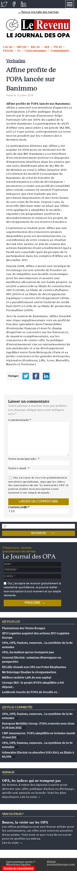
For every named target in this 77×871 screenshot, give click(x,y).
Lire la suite (30, 796)
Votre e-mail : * (19, 468)
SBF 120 (22, 47)
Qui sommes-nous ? (20, 861)
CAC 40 (8, 47)
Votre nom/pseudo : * (23, 458)
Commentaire (19, 420)
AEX (46, 47)
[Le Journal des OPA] (38, 28)
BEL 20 (35, 47)
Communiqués (60, 50)
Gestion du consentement (18, 868)
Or (19, 50)
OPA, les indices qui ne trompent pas (31, 781)
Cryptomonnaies (35, 50)
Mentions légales (18, 864)
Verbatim (15, 60)
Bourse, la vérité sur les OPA (25, 822)
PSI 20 (58, 47)
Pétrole (8, 50)
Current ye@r (19, 507)
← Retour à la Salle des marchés (38, 12)
